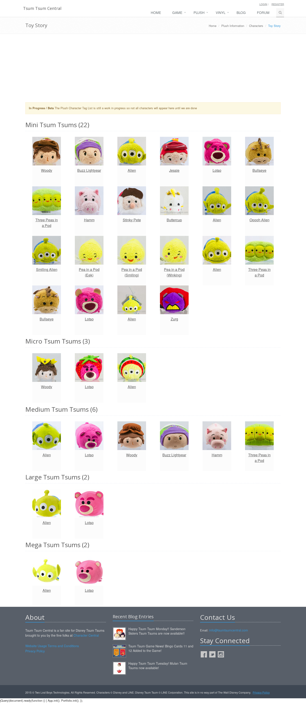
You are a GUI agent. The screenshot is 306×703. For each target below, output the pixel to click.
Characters (256, 26)
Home (156, 12)
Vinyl (220, 12)
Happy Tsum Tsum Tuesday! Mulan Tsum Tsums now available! (157, 665)
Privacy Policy (35, 651)
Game (177, 12)
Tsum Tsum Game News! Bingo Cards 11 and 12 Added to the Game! (160, 648)
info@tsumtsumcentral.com (228, 630)
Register (278, 4)
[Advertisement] (153, 69)
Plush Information (232, 26)
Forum (263, 12)
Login (263, 4)
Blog (241, 12)
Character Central (86, 635)
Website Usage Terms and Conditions (52, 646)
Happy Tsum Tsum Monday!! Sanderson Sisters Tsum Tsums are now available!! (156, 631)
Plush (199, 12)
